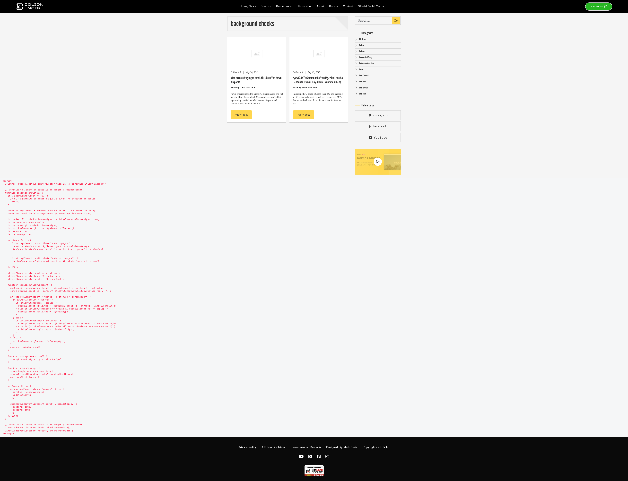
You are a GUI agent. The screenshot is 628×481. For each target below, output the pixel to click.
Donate (333, 6)
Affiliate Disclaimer (274, 447)
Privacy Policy (247, 447)
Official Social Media (371, 6)
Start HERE (597, 6)
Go (396, 20)
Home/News (248, 6)
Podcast (303, 6)
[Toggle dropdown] (269, 6)
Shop (264, 6)
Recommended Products (306, 447)
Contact (348, 6)
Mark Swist (350, 447)
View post (241, 114)
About (320, 6)
